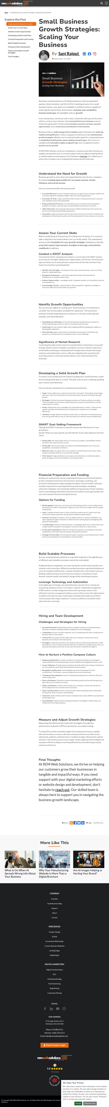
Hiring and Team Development (19, 47)
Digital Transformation (54, 970)
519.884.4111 (54, 1029)
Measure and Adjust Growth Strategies (18, 52)
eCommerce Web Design (54, 941)
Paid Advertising (54, 984)
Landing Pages (54, 951)
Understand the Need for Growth (20, 24)
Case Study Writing (54, 993)
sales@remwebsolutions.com (54, 1036)
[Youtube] (57, 1008)
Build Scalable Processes (17, 43)
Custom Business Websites (55, 946)
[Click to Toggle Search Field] (102, 3)
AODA (54, 937)
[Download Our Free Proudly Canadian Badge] (54, 1080)
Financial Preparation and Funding (20, 39)
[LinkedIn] (51, 1008)
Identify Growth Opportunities (19, 32)
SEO (54, 974)
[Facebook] (45, 1008)
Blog (6, 12)
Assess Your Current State (17, 28)
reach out (83, 156)
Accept (78, 1103)
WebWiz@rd (54, 955)
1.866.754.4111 (54, 1033)
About (54, 913)
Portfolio (54, 899)
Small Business (98, 823)
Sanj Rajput (69, 53)
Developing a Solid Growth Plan (19, 35)
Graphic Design (54, 932)
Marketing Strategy (54, 979)
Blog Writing (54, 988)
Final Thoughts (13, 56)
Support (54, 908)
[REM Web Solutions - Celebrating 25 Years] (54, 1057)
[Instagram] (64, 1008)
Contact (54, 917)
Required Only (90, 1103)
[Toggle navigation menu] (106, 3)
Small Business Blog (54, 903)
